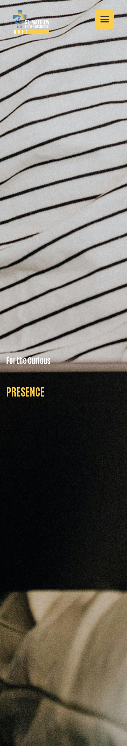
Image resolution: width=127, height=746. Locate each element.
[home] (28, 22)
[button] (104, 19)
